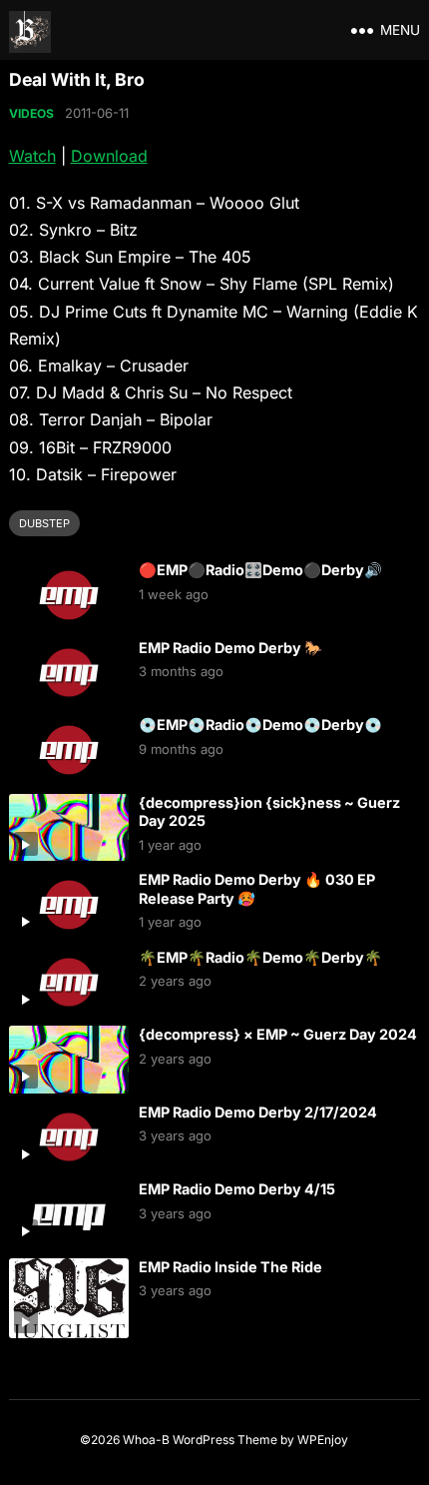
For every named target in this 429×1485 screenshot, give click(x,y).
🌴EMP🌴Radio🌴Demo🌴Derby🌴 (260, 957)
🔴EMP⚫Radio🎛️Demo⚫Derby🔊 (260, 569)
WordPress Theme (225, 1439)
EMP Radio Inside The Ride (230, 1266)
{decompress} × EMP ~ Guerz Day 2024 (278, 1034)
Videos (31, 113)
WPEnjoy (322, 1439)
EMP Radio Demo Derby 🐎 (230, 647)
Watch (32, 156)
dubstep (44, 523)
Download (109, 156)
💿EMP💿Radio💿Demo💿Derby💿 (260, 724)
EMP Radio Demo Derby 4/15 (237, 1188)
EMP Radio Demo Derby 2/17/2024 (258, 1112)
